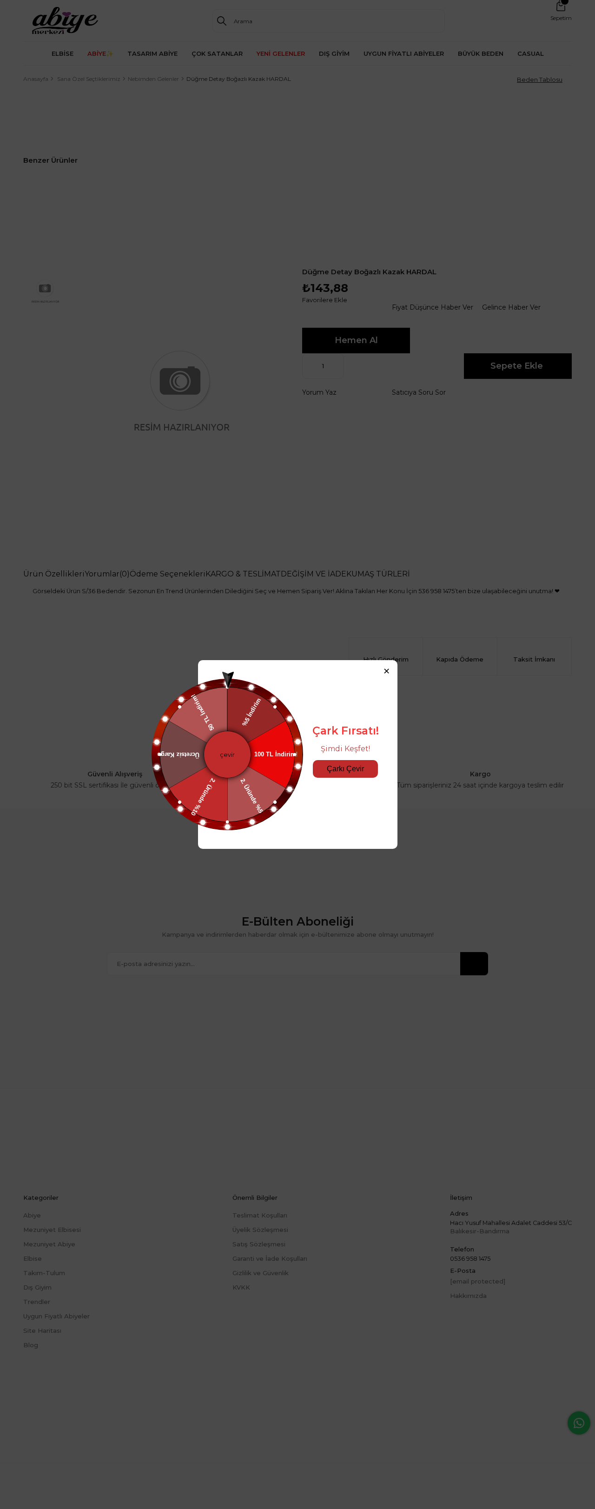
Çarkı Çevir (345, 769)
